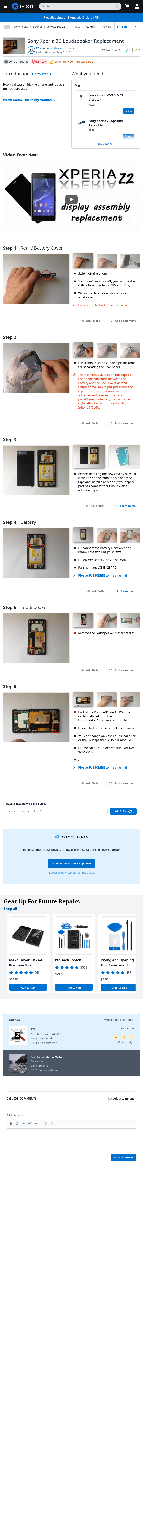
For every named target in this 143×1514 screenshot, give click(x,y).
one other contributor (60, 48)
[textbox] (71, 1139)
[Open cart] (127, 6)
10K (108, 50)
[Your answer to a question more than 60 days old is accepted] (124, 1037)
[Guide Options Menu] (134, 26)
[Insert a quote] (36, 1123)
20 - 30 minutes (18, 61)
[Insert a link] (30, 1123)
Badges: (127, 1028)
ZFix (38, 48)
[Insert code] (23, 1123)
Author (14, 1020)
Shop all (10, 908)
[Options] (7, 27)
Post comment (123, 1157)
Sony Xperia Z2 (56, 26)
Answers (106, 26)
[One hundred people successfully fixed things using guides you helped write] (131, 1037)
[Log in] (137, 6)
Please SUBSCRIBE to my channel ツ (29, 100)
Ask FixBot (93, 321)
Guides (90, 26)
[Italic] (17, 1123)
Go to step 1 (42, 74)
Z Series (37, 26)
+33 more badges (125, 1042)
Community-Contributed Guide (73, 61)
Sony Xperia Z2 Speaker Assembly (106, 123)
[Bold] (11, 1123)
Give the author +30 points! (73, 863)
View (128, 111)
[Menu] (5, 6)
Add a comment (121, 799)
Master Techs (53, 1057)
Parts (77, 26)
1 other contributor (122, 1019)
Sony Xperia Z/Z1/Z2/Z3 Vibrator (106, 97)
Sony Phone (21, 26)
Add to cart (28, 987)
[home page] (23, 6)
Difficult (41, 61)
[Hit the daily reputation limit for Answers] (116, 1037)
